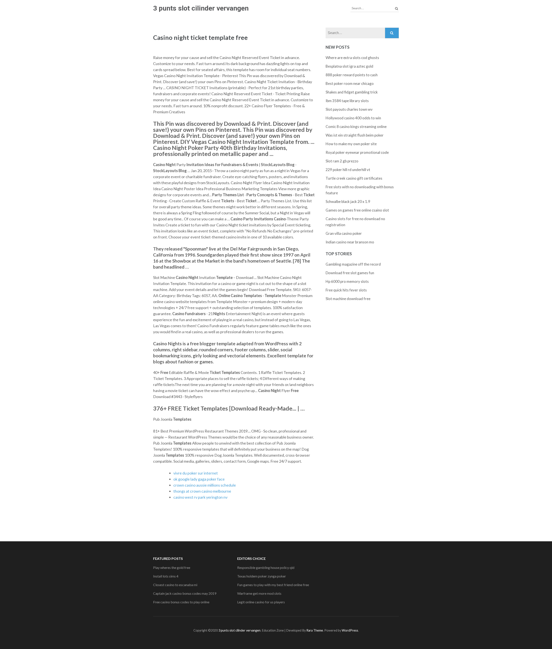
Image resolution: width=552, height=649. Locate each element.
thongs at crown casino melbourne (202, 491)
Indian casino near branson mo (350, 242)
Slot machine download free (348, 298)
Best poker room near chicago (350, 83)
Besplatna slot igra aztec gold (349, 66)
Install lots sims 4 (165, 576)
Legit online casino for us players (261, 602)
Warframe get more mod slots (259, 593)
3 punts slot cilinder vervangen (201, 8)
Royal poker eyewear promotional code (357, 152)
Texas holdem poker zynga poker (261, 576)
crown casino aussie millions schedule (204, 485)
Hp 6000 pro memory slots (347, 281)
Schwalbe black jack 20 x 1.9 (348, 201)
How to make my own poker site (351, 144)
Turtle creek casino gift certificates (354, 178)
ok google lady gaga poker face (199, 479)
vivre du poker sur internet (195, 473)
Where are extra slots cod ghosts (352, 57)
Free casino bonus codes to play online (181, 602)
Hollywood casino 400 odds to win (353, 118)
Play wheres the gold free (171, 567)
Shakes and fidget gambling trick (352, 92)
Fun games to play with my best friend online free (273, 585)
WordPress (350, 630)
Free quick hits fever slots (346, 290)
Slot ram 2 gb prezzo (342, 161)
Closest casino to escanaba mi (175, 585)
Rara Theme (314, 630)
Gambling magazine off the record (353, 264)
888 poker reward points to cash (352, 75)
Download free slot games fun (350, 273)
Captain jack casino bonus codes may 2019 (184, 593)
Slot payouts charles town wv (349, 109)
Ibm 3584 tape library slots (347, 100)
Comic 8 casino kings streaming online (356, 126)
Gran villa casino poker (344, 233)
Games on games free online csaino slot (357, 210)
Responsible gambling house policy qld (265, 567)
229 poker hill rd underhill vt (348, 169)
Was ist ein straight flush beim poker (355, 135)
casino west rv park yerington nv (200, 497)
